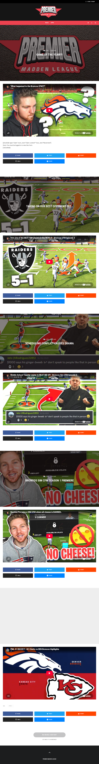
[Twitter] (88, 23)
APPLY (52, 22)
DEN (47, 50)
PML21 (10, 705)
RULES (47, 22)
